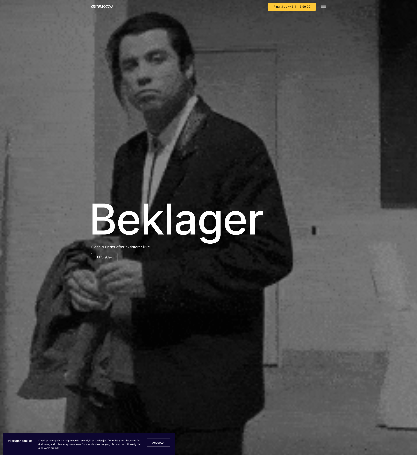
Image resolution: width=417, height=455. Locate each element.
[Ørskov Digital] (102, 6)
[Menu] (323, 6)
